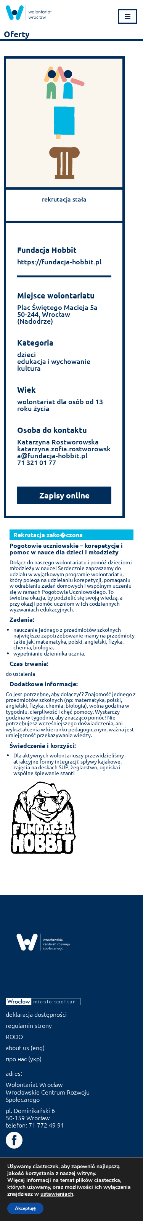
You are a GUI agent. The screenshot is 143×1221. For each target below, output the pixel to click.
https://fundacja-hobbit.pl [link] (59, 261)
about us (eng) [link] (25, 1047)
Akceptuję (25, 1208)
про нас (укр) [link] (24, 1058)
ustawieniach (56, 1194)
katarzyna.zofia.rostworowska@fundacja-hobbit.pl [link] (64, 452)
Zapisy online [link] (64, 495)
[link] (28, 12)
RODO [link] (14, 1036)
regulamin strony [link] (29, 1025)
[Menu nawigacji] (127, 16)
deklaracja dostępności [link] (36, 1014)
